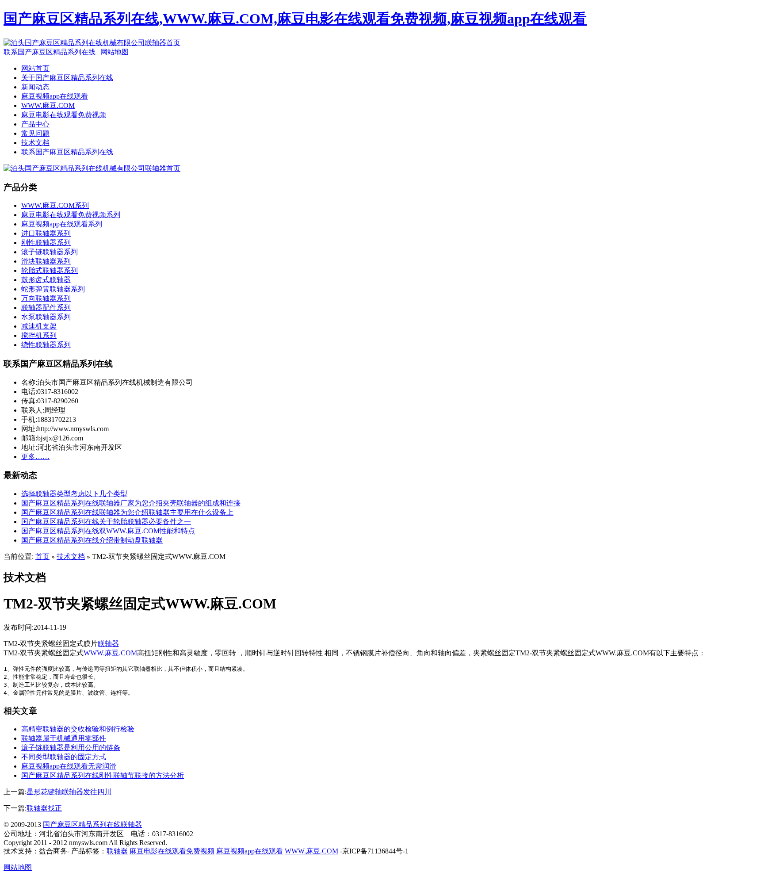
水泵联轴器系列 (46, 317)
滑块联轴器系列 (46, 261)
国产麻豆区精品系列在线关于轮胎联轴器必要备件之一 (106, 521)
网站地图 (114, 52)
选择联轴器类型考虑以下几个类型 (74, 493)
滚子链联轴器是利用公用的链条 (70, 747)
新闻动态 (35, 87)
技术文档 (35, 142)
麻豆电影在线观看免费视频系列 (70, 214)
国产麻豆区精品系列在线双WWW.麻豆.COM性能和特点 (108, 531)
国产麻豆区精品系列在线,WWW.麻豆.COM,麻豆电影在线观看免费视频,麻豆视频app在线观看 (295, 19)
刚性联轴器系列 (46, 242)
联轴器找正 (44, 808)
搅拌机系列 (39, 335)
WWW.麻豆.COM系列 (55, 205)
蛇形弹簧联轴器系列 (53, 289)
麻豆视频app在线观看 (54, 96)
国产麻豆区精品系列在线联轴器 (92, 824)
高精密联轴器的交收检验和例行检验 (77, 729)
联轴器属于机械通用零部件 (63, 738)
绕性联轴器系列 (46, 344)
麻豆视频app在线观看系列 (61, 224)
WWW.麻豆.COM (48, 105)
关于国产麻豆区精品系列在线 (67, 77)
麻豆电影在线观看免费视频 (63, 115)
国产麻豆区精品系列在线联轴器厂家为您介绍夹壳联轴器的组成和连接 (131, 503)
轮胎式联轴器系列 (49, 270)
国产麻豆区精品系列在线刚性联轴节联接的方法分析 (102, 775)
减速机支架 (39, 326)
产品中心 (35, 124)
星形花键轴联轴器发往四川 (69, 792)
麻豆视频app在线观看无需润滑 (68, 766)
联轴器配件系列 (46, 307)
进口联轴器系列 (46, 233)
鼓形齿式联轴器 (46, 279)
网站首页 (35, 68)
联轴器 (108, 643)
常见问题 (35, 133)
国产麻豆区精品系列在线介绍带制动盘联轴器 (92, 540)
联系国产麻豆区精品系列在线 (50, 52)
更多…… (35, 456)
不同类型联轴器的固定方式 (63, 757)
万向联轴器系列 (46, 298)
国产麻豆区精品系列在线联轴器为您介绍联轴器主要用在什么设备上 (127, 512)
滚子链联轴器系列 (49, 252)
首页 (42, 556)
